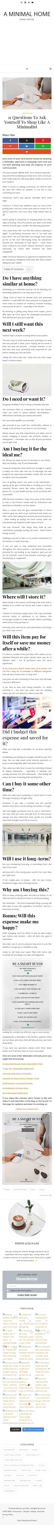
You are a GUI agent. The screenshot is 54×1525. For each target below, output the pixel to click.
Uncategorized (21, 1486)
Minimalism (9, 1481)
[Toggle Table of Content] (27, 269)
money (32, 1189)
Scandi (39, 1481)
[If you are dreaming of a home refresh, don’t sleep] (43, 1321)
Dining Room (10, 1470)
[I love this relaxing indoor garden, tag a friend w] (43, 1385)
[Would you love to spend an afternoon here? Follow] (11, 1417)
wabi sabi (37, 1486)
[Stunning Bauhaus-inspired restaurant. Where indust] (11, 1321)
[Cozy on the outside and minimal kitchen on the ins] (27, 1401)
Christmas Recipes (13, 1460)
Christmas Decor (12, 1455)
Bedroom (23, 1450)
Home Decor (17, 1511)
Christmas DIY (33, 1455)
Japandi (8, 1475)
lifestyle (7, 1189)
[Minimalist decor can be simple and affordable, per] (27, 1369)
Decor (42, 1465)
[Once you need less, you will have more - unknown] (11, 1385)
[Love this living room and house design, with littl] (43, 1401)
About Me (40, 1511)
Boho (35, 1450)
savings (41, 1189)
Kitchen (20, 1475)
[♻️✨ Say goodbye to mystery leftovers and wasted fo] (43, 1337)
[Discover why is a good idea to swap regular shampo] (27, 1417)
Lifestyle (27, 113)
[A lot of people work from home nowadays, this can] (43, 1353)
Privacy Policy (8, 1514)
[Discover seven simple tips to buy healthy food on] (11, 1369)
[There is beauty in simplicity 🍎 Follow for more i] (27, 1385)
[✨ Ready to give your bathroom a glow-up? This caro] (27, 1337)
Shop (6, 1486)
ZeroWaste (9, 1491)
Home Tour (41, 1470)
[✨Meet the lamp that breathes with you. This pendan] (27, 1321)
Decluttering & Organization (19, 1465)
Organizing (25, 1481)
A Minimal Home (27, 14)
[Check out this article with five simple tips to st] (11, 1401)
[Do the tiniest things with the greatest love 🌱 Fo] (43, 1369)
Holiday (33, 1511)
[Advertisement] (27, 46)
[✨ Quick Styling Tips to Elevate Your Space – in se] (11, 1337)
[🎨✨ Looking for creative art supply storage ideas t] (11, 1353)
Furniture (26, 1470)
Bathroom (9, 1450)
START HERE (7, 1511)
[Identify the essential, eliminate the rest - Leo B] (27, 1353)
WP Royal (33, 1520)
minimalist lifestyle (19, 1189)
